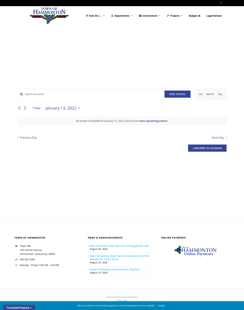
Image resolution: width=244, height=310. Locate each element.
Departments (121, 15)
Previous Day (28, 137)
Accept (161, 305)
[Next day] (25, 108)
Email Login (122, 300)
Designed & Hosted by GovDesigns (122, 297)
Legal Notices (214, 15)
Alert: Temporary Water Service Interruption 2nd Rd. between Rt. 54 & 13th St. (119, 257)
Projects (174, 15)
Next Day (218, 137)
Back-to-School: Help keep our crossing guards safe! (119, 245)
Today (36, 108)
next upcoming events (153, 120)
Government (150, 15)
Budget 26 (194, 15)
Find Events (177, 94)
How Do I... (95, 15)
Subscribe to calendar (207, 148)
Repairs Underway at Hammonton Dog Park (115, 269)
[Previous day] (19, 108)
